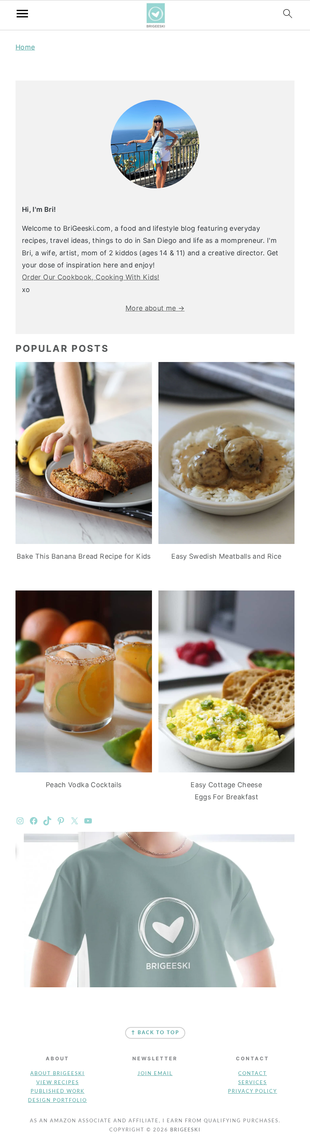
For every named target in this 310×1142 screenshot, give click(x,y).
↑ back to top (155, 1032)
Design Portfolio (57, 1100)
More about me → (155, 308)
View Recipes (57, 1082)
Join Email (155, 1073)
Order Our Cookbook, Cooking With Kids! (91, 277)
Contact (252, 1073)
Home (25, 47)
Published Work (58, 1091)
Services (252, 1082)
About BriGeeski (57, 1073)
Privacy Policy (252, 1091)
